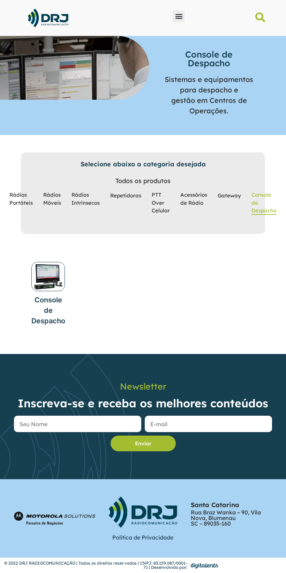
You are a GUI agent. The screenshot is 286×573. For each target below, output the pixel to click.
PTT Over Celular (161, 202)
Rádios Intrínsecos (86, 198)
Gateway (229, 195)
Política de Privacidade (142, 537)
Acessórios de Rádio (193, 198)
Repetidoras (125, 195)
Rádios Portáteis (21, 198)
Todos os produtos (143, 181)
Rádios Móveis (52, 198)
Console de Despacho (264, 202)
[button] (179, 16)
